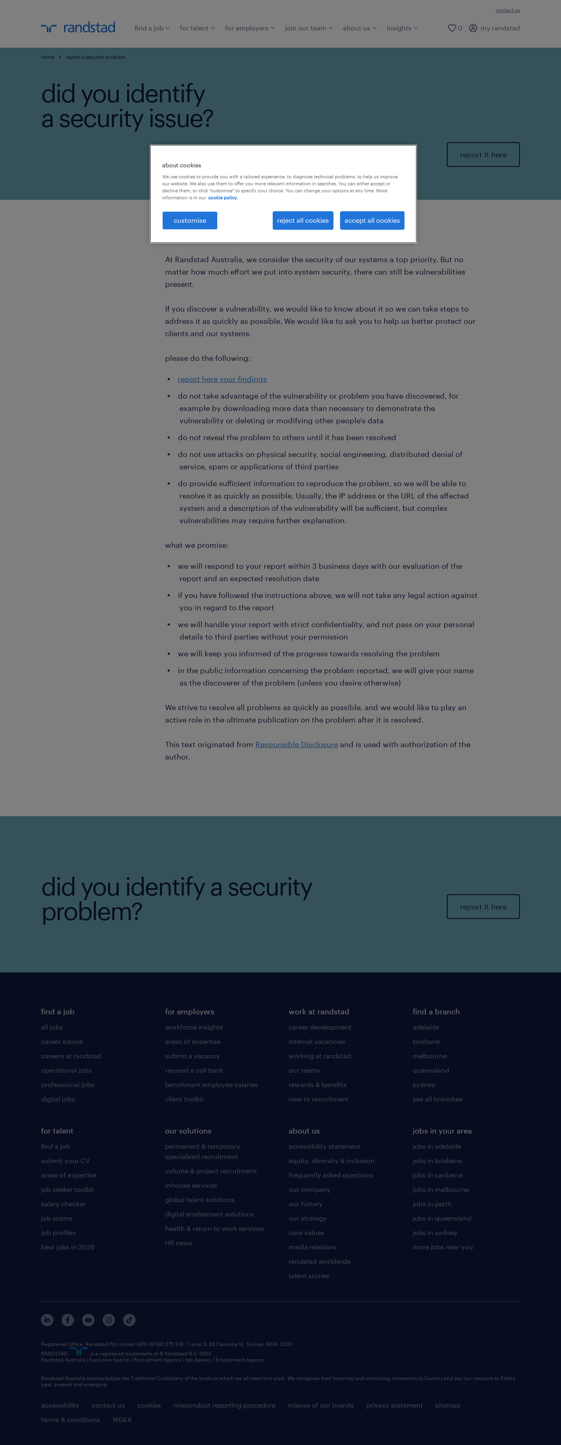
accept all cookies (372, 220)
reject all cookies (303, 220)
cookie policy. (223, 197)
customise (190, 220)
